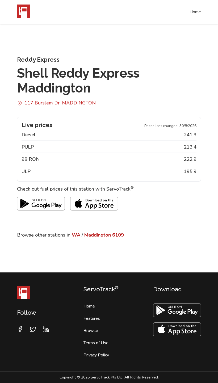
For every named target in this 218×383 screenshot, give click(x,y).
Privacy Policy (96, 355)
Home (195, 12)
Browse (90, 331)
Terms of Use (95, 343)
